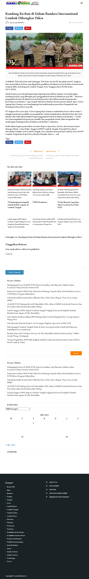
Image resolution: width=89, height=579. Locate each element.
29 (22, 441)
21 (11, 436)
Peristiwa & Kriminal (14, 539)
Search (76, 353)
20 (78, 432)
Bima (9, 490)
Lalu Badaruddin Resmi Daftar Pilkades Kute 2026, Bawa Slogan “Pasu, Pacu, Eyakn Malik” (43, 192)
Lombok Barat (12, 506)
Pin (29, 28)
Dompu (9, 497)
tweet (20, 28)
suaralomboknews (20, 576)
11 (56, 427)
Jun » (14, 444)
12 (67, 427)
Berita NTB (11, 487)
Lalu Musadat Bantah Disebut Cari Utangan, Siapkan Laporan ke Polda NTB (69, 221)
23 (33, 436)
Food (9, 503)
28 (11, 441)
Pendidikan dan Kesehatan (16, 535)
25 (56, 436)
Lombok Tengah (12, 509)
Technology (11, 558)
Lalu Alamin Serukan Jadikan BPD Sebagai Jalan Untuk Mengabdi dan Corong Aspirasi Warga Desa (44, 221)
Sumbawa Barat (12, 552)
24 (44, 436)
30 (33, 441)
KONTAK (52, 489)
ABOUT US (53, 482)
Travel (9, 561)
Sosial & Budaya (12, 545)
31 (44, 441)
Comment (8, 254)
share (10, 28)
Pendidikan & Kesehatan (15, 532)
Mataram (10, 519)
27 (78, 436)
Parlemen (10, 529)
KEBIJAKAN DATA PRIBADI (59, 497)
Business (10, 493)
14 (11, 432)
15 (22, 432)
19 (67, 432)
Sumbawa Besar (12, 555)
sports (9, 548)
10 (44, 427)
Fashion (9, 500)
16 (33, 432)
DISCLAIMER (54, 486)
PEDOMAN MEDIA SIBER (58, 493)
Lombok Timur (12, 513)
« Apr (8, 444)
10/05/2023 (74, 22)
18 (56, 432)
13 (78, 427)
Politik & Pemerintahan (15, 542)
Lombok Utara (12, 516)
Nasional (10, 522)
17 (44, 432)
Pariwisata (10, 526)
